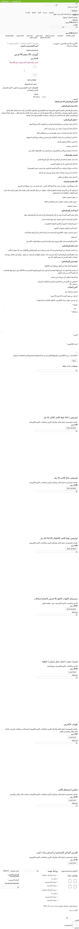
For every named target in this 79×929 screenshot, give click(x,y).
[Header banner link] (39, 464)
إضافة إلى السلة (31, 80)
